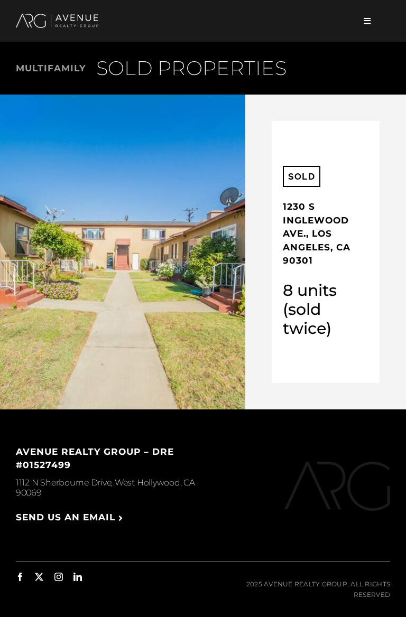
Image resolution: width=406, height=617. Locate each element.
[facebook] (20, 577)
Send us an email (67, 517)
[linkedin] (77, 577)
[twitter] (39, 577)
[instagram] (58, 577)
